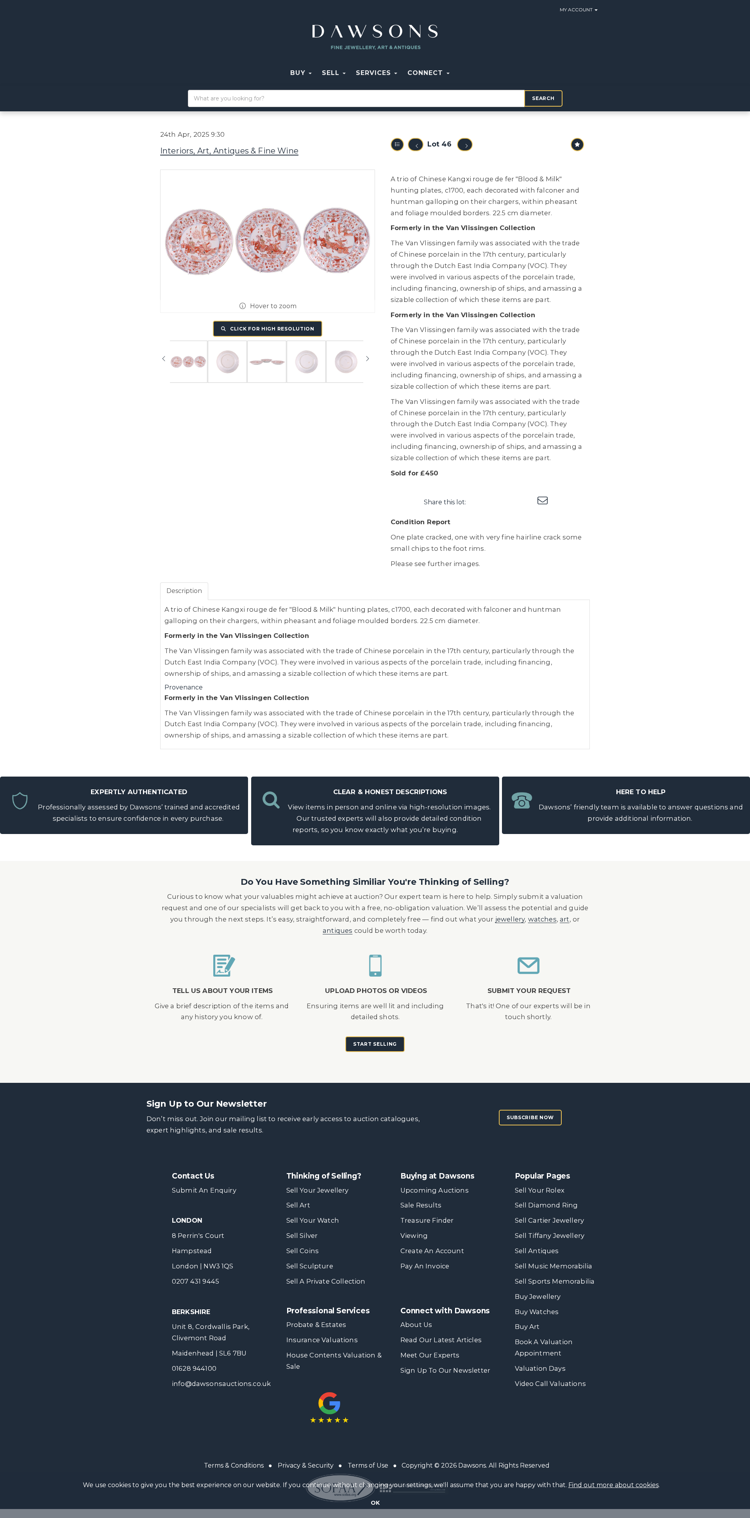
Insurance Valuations (322, 1340)
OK (375, 1502)
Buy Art (527, 1326)
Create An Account (432, 1251)
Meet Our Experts (430, 1355)
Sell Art (298, 1205)
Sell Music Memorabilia (554, 1266)
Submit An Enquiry (204, 1190)
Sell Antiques (537, 1251)
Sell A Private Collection (326, 1281)
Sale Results (420, 1205)
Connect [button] (426, 73)
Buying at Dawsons (437, 1176)
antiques (337, 930)
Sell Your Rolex (539, 1190)
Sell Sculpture (309, 1266)
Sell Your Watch (312, 1220)
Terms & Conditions (234, 1465)
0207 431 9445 (195, 1281)
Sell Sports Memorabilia (555, 1281)
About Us (416, 1325)
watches (542, 919)
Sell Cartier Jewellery (549, 1220)
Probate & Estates (316, 1325)
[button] (460, 73)
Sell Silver (302, 1235)
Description (184, 591)
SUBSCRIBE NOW (530, 1117)
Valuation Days (540, 1368)
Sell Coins (302, 1251)
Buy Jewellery (538, 1296)
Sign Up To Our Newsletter (445, 1370)
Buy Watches (537, 1312)
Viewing (414, 1235)
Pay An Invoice (424, 1266)
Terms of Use (368, 1465)
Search (543, 98)
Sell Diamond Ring (546, 1205)
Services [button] (374, 73)
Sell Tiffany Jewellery (550, 1235)
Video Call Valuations (550, 1384)
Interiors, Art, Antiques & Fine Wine (229, 150)
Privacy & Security (306, 1465)
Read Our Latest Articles (441, 1340)
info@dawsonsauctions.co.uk (221, 1384)
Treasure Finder (427, 1220)
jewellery (510, 919)
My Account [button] (577, 10)
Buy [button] (298, 73)
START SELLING (375, 1044)
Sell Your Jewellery (317, 1190)
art (565, 919)
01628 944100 (194, 1368)
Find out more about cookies (613, 1485)
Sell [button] (332, 73)
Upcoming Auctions (434, 1190)
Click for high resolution (271, 329)
